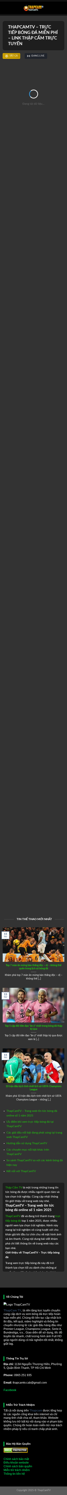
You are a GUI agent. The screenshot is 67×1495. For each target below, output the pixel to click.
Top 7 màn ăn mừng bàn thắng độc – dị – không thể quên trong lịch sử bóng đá (33, 967)
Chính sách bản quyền (18, 1466)
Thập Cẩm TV (13, 1187)
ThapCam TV (12, 1310)
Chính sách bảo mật (16, 1459)
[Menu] (5, 7)
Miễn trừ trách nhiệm (17, 1470)
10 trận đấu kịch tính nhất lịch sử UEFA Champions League (33, 1088)
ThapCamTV (12, 1216)
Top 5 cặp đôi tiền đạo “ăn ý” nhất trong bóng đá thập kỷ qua (33, 1027)
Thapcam (35, 1410)
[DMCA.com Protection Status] (16, 1449)
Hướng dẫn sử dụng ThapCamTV (26, 1143)
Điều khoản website (16, 1462)
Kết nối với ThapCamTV (21, 1171)
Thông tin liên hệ (14, 1473)
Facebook (10, 1390)
